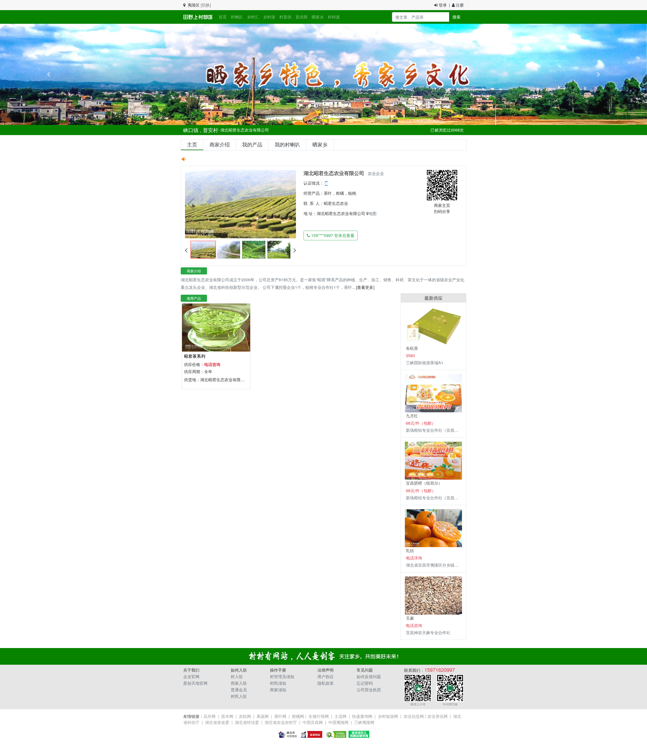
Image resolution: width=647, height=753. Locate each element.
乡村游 (269, 17)
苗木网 (227, 716)
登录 (442, 5)
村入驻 (237, 676)
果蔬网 (263, 716)
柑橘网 (298, 716)
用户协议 (325, 676)
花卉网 (209, 716)
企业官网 (191, 676)
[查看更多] (365, 287)
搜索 (456, 17)
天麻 (410, 618)
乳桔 (410, 550)
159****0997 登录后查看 (332, 235)
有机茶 (412, 348)
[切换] (206, 5)
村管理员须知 (282, 676)
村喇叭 (237, 17)
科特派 (334, 17)
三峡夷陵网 (364, 722)
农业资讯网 (437, 716)
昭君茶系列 (194, 356)
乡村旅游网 (388, 716)
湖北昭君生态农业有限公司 (347, 213)
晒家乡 (318, 17)
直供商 (301, 17)
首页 (224, 17)
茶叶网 (280, 716)
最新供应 (433, 297)
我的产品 (252, 144)
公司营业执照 (369, 690)
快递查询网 (362, 716)
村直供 (285, 17)
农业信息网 (414, 716)
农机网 (245, 716)
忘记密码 (365, 683)
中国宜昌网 (313, 722)
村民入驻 (239, 696)
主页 (192, 144)
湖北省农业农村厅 (281, 722)
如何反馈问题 (369, 676)
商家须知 (278, 690)
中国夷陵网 (338, 722)
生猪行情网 (319, 716)
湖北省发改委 (217, 722)
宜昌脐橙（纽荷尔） (424, 483)
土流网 (340, 716)
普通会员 (239, 690)
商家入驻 (239, 683)
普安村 (210, 130)
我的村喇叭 (287, 144)
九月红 (412, 416)
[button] (48, 74)
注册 (459, 5)
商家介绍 (220, 144)
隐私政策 (325, 683)
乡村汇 (253, 17)
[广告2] (323, 74)
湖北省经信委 (247, 722)
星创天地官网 (195, 683)
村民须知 (278, 683)
